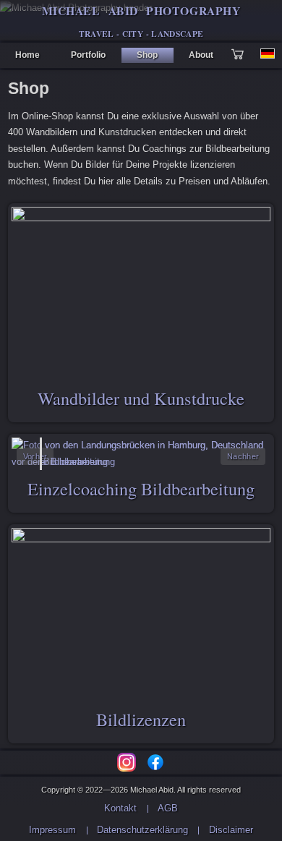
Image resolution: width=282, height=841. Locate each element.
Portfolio (88, 55)
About (201, 55)
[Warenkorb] (240, 55)
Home (27, 55)
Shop (147, 55)
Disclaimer (231, 829)
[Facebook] (155, 762)
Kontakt (120, 808)
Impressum (52, 829)
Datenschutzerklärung (142, 829)
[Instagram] (126, 762)
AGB (168, 808)
